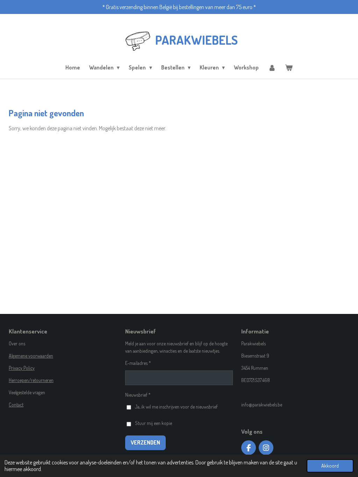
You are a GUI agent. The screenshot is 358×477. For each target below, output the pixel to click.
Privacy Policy (22, 368)
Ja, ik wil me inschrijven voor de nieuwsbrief (176, 407)
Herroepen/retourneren (31, 380)
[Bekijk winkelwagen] (288, 67)
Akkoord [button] (330, 465)
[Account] (271, 67)
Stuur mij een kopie (153, 423)
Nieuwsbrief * (138, 395)
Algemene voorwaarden (31, 356)
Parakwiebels (196, 39)
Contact (16, 405)
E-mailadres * (138, 363)
